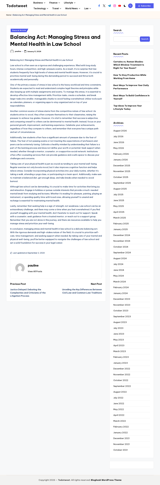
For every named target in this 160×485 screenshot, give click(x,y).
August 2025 (120, 188)
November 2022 (121, 374)
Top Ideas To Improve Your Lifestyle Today (127, 107)
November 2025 (121, 171)
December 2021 (121, 438)
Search (117, 30)
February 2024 (121, 287)
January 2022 (120, 432)
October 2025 (120, 177)
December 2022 (121, 368)
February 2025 (121, 223)
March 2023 (119, 351)
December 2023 (121, 299)
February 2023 (121, 357)
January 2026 (120, 159)
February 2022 (121, 426)
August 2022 (120, 391)
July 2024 (118, 264)
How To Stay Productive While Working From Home (129, 77)
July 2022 (118, 397)
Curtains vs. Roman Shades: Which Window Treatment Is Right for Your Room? (128, 64)
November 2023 (121, 304)
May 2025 (118, 206)
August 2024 (120, 258)
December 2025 (121, 165)
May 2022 (118, 409)
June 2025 (118, 200)
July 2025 (118, 194)
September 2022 (122, 386)
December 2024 (121, 235)
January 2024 (120, 293)
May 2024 (118, 275)
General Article (19, 30)
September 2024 (122, 252)
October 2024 (120, 246)
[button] (144, 5)
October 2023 (120, 310)
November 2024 (121, 241)
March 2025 (119, 217)
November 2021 (121, 444)
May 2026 (118, 148)
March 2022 (119, 421)
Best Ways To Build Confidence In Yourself (131, 97)
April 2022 (118, 415)
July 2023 (118, 328)
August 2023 (120, 322)
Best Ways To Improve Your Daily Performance (131, 87)
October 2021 (120, 450)
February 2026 (121, 154)
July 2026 (118, 136)
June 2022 (118, 403)
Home (8, 15)
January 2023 (120, 363)
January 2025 (120, 229)
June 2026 (118, 142)
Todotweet (16, 5)
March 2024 (119, 281)
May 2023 (118, 339)
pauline (33, 265)
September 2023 (122, 316)
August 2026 (120, 130)
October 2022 (120, 380)
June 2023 (118, 333)
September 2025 (122, 183)
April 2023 (118, 345)
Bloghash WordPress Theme (106, 480)
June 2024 (118, 270)
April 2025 (118, 212)
